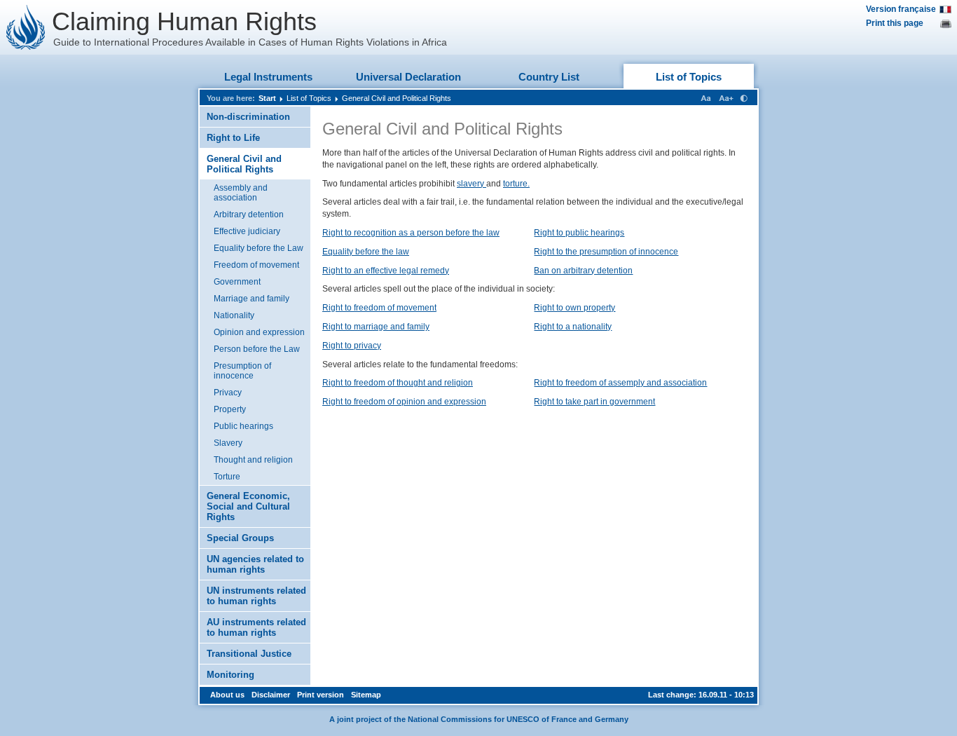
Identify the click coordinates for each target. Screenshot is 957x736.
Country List (548, 77)
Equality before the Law (258, 248)
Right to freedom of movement (379, 308)
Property (230, 409)
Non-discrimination (248, 116)
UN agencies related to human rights (255, 564)
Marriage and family (251, 299)
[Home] (26, 27)
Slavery (228, 443)
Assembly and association (241, 193)
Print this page (894, 23)
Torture (227, 477)
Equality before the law (365, 252)
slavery (471, 184)
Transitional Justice (249, 653)
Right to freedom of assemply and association (620, 383)
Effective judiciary (247, 231)
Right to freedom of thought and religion (397, 383)
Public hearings (243, 426)
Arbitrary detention (249, 214)
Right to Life (233, 137)
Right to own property (574, 308)
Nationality (234, 315)
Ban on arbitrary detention (583, 270)
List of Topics (689, 77)
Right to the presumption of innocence (606, 252)
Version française (901, 9)
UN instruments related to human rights (256, 595)
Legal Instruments (268, 77)
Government (237, 282)
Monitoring (230, 674)
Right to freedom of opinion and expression (404, 402)
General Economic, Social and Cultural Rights (248, 506)
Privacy (228, 392)
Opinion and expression (259, 332)
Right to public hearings (579, 233)
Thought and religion (253, 460)
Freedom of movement (256, 265)
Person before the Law (257, 349)
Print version (320, 694)
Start (267, 98)
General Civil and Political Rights (396, 98)
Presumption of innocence (242, 371)
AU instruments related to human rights (256, 627)
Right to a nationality (573, 327)
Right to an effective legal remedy (385, 270)
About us (227, 694)
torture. (516, 184)
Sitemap (366, 694)
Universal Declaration (408, 77)
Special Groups (240, 538)
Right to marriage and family (375, 327)
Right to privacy (351, 345)
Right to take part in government (594, 402)
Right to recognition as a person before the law (411, 233)
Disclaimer (271, 694)
